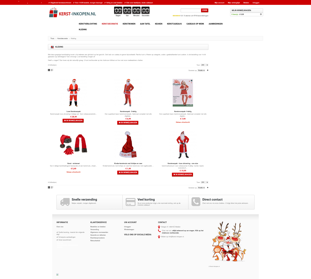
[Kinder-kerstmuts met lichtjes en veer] (128, 144)
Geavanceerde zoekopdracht (67, 245)
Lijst (52, 70)
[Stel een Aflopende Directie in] (207, 70)
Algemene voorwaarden (99, 232)
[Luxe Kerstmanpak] (73, 92)
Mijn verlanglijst (234, 3)
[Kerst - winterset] (73, 144)
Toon (198, 65)
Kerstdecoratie (62, 38)
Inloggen (256, 3)
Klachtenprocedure (97, 238)
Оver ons (59, 227)
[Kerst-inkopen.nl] (73, 13)
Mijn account (219, 3)
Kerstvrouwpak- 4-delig (182, 111)
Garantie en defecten (98, 235)
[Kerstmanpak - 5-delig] (128, 92)
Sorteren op (193, 70)
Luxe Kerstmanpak (74, 111)
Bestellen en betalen (98, 227)
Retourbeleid (95, 240)
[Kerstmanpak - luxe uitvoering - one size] (182, 144)
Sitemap (60, 243)
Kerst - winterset (73, 163)
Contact (60, 247)
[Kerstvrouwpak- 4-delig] (182, 92)
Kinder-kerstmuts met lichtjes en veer (128, 163)
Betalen (246, 3)
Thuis (52, 38)
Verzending (94, 229)
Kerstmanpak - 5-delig (128, 111)
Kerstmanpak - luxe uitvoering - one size (183, 163)
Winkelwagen (129, 229)
